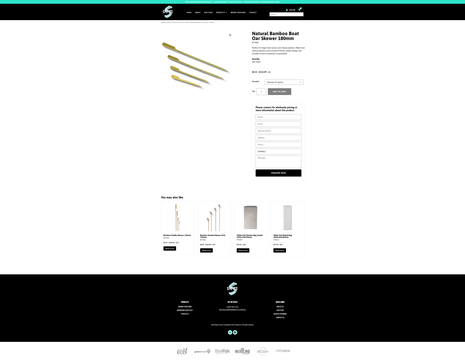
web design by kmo (217, 325)
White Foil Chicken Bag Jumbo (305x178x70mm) (250, 236)
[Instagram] (230, 332)
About (198, 12)
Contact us (280, 317)
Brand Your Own (238, 12)
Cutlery (168, 22)
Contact (253, 12)
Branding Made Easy (185, 310)
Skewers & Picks (178, 22)
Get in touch (232, 302)
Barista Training (280, 314)
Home (189, 12)
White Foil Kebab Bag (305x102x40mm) (282, 236)
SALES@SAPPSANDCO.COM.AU (232, 310)
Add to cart (279, 91)
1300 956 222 (232, 307)
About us (280, 306)
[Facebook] (235, 332)
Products (220, 12)
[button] (230, 35)
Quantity (255, 81)
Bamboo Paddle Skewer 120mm (177, 235)
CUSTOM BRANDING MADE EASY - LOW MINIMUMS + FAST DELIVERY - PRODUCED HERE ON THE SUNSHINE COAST (232, 2)
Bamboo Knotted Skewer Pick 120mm (212, 236)
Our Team (208, 12)
